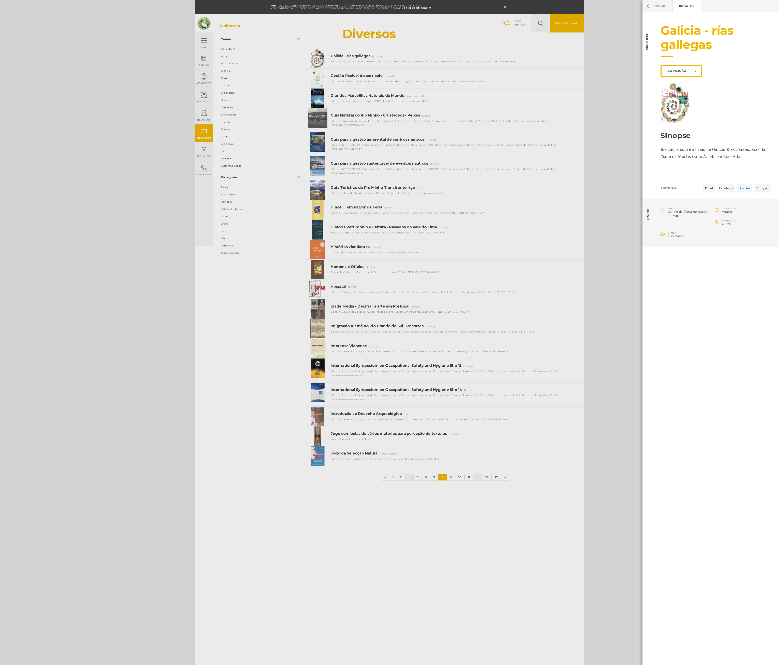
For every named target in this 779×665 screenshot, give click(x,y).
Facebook (726, 188)
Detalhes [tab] (686, 6)
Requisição (676, 71)
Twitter (744, 188)
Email (709, 188)
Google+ (762, 188)
